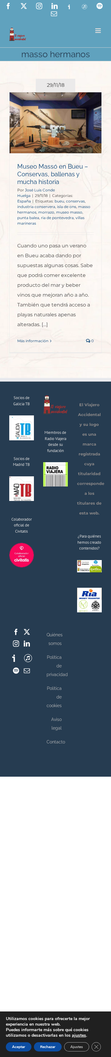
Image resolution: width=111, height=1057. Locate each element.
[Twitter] (27, 632)
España (24, 201)
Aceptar (18, 1046)
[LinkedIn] (27, 644)
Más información (32, 340)
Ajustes (76, 1046)
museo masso (69, 212)
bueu (59, 201)
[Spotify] (16, 671)
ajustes (79, 1035)
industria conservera (36, 206)
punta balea (28, 217)
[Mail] (27, 671)
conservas (75, 201)
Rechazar (48, 1046)
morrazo (46, 212)
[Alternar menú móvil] (98, 30)
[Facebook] (16, 632)
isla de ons (66, 206)
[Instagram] (16, 644)
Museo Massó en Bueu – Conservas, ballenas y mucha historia (52, 174)
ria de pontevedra (57, 217)
